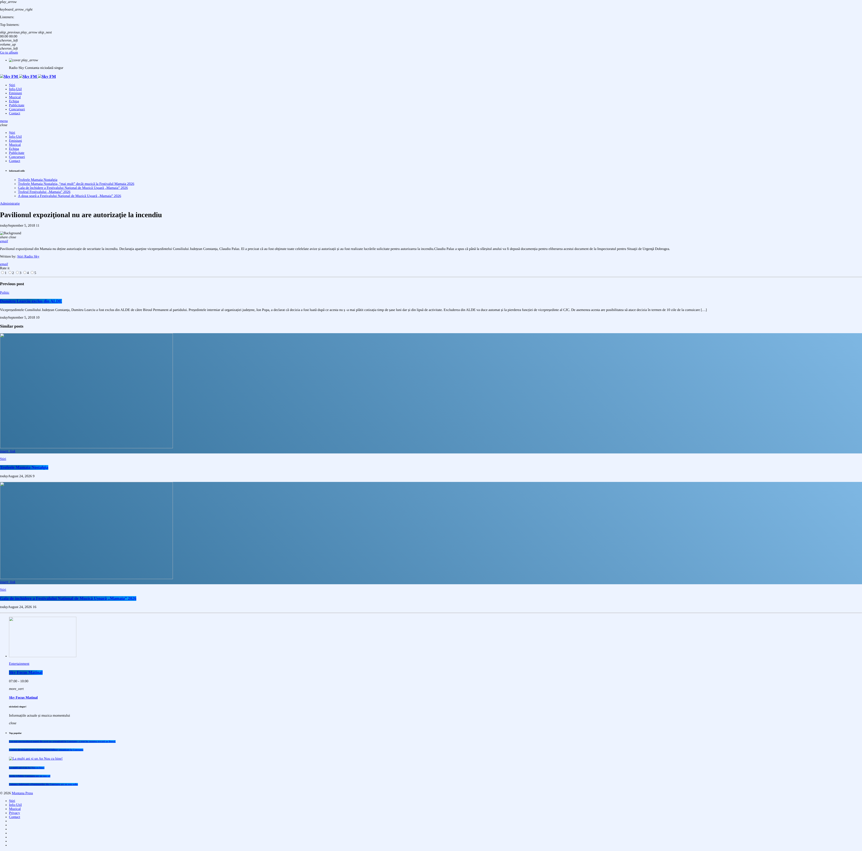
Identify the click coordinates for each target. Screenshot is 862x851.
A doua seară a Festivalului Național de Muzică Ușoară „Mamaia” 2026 (69, 196)
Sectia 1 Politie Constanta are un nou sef (29, 776)
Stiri (3, 459)
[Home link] (28, 76)
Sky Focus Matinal (26, 672)
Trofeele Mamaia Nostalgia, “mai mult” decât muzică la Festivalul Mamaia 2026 (76, 184)
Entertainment (19, 664)
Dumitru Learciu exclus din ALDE (31, 301)
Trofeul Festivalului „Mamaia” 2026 (44, 192)
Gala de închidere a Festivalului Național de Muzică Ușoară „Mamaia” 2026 (73, 188)
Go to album (9, 53)
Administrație (10, 204)
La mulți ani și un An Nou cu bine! (26, 767)
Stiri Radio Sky (28, 256)
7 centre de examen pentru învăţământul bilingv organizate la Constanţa (46, 749)
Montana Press (22, 793)
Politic (4, 293)
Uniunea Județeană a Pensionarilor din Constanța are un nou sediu (43, 784)
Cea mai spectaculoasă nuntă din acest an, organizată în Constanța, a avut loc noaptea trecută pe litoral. (62, 741)
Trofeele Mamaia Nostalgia (37, 180)
